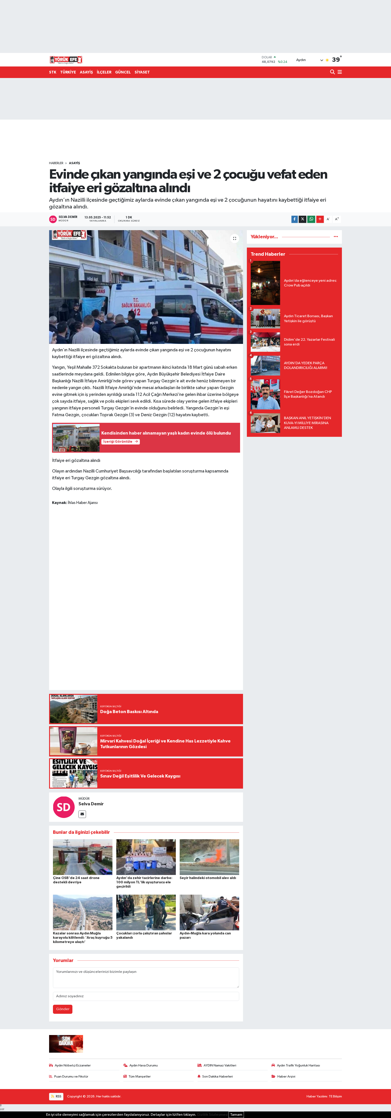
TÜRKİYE (68, 72)
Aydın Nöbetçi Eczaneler (73, 1065)
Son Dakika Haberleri (217, 1076)
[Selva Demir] (64, 807)
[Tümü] (336, 237)
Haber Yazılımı (317, 1096)
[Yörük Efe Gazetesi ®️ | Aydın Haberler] (66, 60)
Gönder (62, 1009)
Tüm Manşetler (140, 1076)
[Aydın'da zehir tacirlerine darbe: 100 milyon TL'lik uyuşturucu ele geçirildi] (146, 857)
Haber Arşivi (286, 1076)
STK (52, 72)
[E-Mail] (82, 814)
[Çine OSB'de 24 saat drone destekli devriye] (82, 857)
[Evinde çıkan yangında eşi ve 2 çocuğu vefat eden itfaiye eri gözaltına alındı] (146, 287)
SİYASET (142, 72)
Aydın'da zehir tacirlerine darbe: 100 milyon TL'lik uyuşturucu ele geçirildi (144, 882)
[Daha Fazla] (320, 219)
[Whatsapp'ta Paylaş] (311, 219)
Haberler (56, 163)
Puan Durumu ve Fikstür (71, 1076)
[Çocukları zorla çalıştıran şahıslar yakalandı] (146, 912)
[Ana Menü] (339, 72)
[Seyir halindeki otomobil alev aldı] (209, 857)
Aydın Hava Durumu (143, 1065)
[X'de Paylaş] (302, 219)
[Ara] (333, 72)
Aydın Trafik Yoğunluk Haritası (298, 1065)
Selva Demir (91, 804)
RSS (58, 1096)
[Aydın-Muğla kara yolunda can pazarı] (209, 912)
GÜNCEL (123, 72)
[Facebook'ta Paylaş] (294, 219)
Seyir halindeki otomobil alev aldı (208, 878)
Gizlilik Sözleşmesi (212, 1115)
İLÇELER (104, 72)
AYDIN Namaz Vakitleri (220, 1065)
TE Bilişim (335, 1096)
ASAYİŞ (86, 72)
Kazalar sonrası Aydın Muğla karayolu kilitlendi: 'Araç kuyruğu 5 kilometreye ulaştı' (82, 937)
